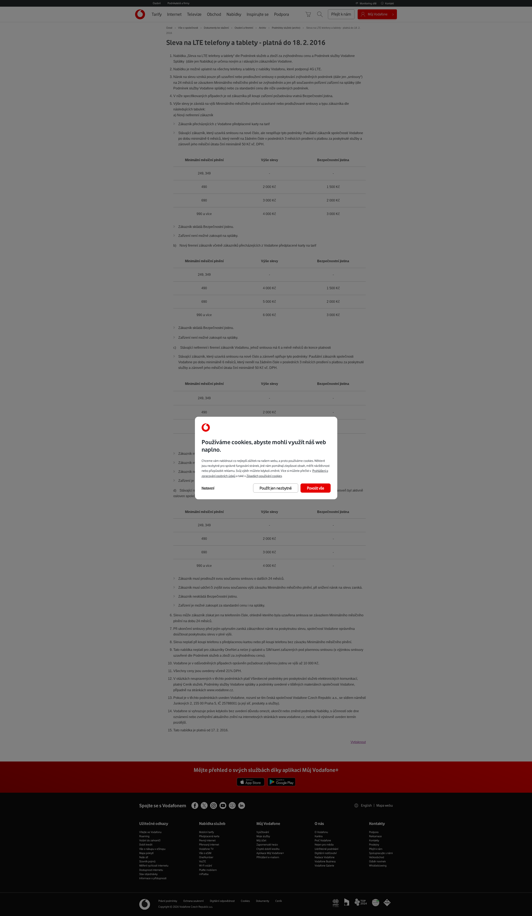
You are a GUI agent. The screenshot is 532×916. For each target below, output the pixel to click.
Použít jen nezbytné (276, 488)
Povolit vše (315, 488)
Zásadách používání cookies (264, 476)
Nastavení (208, 488)
